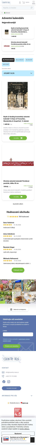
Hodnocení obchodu (18, 212)
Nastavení (18, 434)
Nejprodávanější (8, 60)
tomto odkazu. (25, 429)
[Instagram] (8, 381)
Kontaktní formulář (12, 388)
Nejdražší (29, 60)
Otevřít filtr (9, 73)
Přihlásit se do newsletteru (12, 346)
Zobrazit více (18, 270)
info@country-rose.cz (12, 372)
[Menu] (33, 2)
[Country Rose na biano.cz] (18, 413)
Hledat (31, 7)
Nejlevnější (19, 60)
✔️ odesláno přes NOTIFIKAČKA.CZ (18, 440)
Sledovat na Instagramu (20, 309)
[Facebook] (3, 381)
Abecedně (6, 64)
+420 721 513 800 (11, 376)
